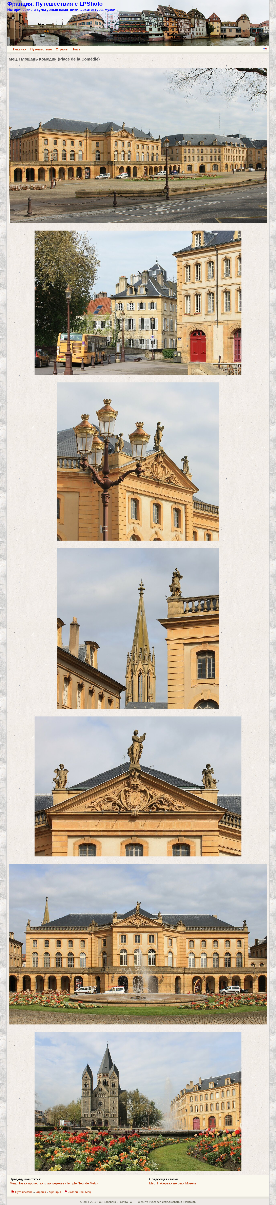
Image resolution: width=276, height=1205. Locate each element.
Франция (55, 1192)
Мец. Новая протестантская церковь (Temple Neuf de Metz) (54, 1183)
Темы (77, 49)
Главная (19, 49)
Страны (62, 49)
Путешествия (41, 49)
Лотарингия (76, 1192)
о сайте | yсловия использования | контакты (167, 1201)
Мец (88, 1192)
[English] (265, 49)
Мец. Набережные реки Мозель (172, 1183)
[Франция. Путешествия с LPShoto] (138, 45)
